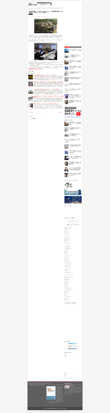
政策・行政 (66, 238)
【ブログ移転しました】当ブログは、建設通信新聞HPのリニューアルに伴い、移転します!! (75, 56)
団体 (65, 233)
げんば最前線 (66, 248)
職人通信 (66, 279)
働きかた (66, 260)
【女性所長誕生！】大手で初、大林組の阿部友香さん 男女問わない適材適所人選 (75, 101)
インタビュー (66, 255)
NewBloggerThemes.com (66, 411)
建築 (35, 8)
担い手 (65, 257)
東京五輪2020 (66, 277)
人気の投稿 (67, 47)
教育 (65, 241)
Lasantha (52, 411)
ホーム (46, 112)
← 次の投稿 (31, 112)
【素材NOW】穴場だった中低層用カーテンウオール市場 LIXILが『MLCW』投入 (75, 174)
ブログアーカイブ (77, 47)
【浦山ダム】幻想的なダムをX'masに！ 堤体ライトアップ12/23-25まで (45, 75)
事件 (65, 293)
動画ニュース (66, 300)
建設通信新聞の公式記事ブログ (54, 408)
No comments (43, 16)
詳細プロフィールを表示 (67, 394)
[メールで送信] (28, 71)
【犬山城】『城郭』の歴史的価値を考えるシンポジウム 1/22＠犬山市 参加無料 (46, 89)
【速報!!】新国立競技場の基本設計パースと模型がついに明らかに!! (75, 78)
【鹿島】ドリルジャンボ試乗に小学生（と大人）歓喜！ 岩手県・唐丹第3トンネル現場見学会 (48, 81)
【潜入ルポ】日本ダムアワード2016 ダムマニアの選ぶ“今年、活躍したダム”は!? (46, 103)
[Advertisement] (68, 3)
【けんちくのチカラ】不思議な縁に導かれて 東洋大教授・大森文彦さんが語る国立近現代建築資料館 (75, 168)
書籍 (65, 253)
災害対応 (66, 270)
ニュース (66, 245)
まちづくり (66, 269)
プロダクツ (66, 243)
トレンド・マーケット (68, 274)
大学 (65, 258)
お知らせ (66, 281)
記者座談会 (66, 262)
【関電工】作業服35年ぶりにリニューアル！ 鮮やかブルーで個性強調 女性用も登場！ (75, 67)
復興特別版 (66, 239)
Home (30, 8)
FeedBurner (74, 224)
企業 (65, 229)
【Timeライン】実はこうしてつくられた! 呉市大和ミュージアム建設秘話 (75, 50)
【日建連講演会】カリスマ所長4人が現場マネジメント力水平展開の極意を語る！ (75, 61)
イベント (32, 8)
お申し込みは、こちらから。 (55, 402)
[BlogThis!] (30, 71)
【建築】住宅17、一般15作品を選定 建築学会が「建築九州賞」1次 (75, 84)
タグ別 (72, 47)
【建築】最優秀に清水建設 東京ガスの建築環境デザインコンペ (75, 73)
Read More (53, 79)
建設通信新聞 (73, 385)
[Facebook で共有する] (32, 71)
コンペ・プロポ (67, 263)
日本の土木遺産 (67, 288)
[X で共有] (31, 71)
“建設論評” (66, 282)
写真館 (65, 298)
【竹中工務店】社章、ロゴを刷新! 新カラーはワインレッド (75, 90)
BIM (65, 250)
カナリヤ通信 (66, 296)
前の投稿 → (61, 112)
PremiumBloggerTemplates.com (58, 411)
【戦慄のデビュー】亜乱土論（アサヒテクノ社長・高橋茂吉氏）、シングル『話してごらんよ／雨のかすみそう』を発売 (75, 96)
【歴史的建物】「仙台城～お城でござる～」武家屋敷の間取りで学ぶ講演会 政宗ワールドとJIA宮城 (45, 12)
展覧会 (65, 291)
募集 (65, 251)
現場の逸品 (66, 265)
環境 (65, 284)
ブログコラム (66, 267)
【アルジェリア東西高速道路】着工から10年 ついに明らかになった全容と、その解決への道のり (75, 157)
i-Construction (66, 272)
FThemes (44, 411)
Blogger (43, 385)
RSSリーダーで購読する (69, 378)
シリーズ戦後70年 (67, 289)
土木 (65, 236)
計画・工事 (66, 246)
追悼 (65, 294)
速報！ (65, 286)
